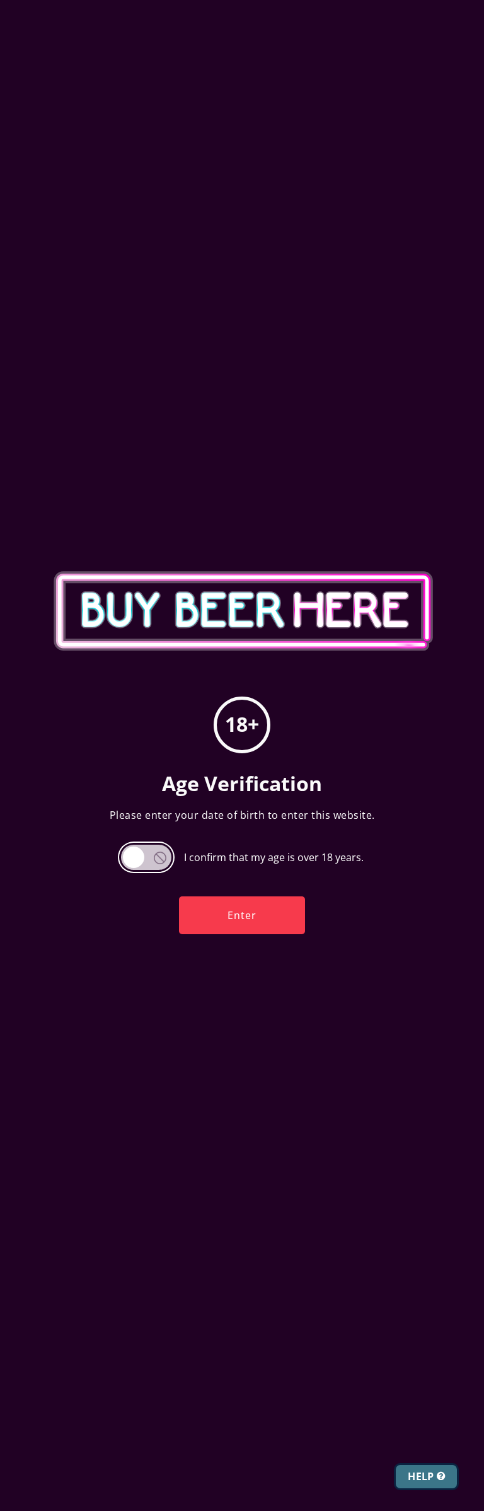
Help (422, 1476)
